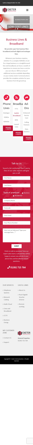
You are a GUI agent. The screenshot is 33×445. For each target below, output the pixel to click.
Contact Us (7, 338)
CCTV (5, 315)
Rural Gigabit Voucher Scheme (23, 297)
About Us (22, 290)
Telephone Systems (7, 291)
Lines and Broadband (7, 310)
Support (6, 342)
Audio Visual (8, 304)
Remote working (21, 305)
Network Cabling (7, 298)
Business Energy (7, 321)
